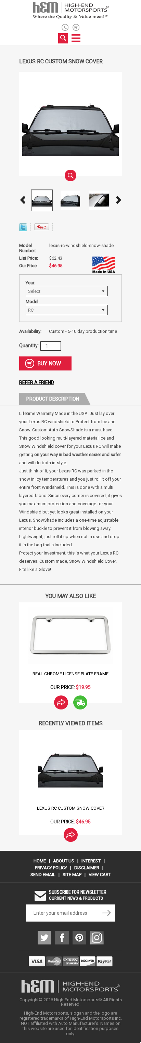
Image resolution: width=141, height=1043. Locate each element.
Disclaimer (86, 867)
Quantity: (29, 345)
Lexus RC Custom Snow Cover (70, 808)
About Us (63, 860)
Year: (30, 282)
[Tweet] (23, 229)
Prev (22, 200)
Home (40, 860)
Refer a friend (36, 382)
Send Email (42, 874)
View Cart (100, 874)
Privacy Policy (51, 867)
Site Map (72, 874)
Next (118, 200)
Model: (32, 301)
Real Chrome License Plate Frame (70, 673)
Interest (91, 860)
